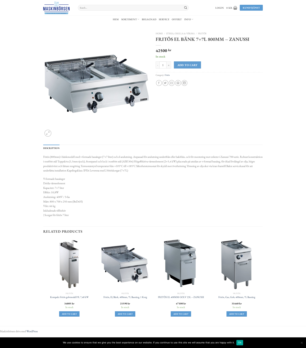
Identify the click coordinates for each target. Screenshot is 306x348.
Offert (177, 19)
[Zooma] (47, 133)
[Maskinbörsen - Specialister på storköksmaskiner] (58, 7)
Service (164, 19)
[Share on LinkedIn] (184, 83)
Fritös (202, 33)
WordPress (32, 331)
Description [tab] (51, 148)
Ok (239, 342)
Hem (116, 19)
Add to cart (187, 65)
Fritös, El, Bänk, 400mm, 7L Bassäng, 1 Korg (125, 297)
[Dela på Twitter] (165, 83)
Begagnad (149, 19)
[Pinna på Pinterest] (178, 83)
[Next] (262, 280)
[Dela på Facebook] (159, 83)
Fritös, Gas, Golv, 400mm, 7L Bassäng (236, 297)
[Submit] (186, 8)
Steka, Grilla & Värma (180, 33)
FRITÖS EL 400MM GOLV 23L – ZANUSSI (181, 297)
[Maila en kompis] (172, 83)
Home (159, 33)
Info (187, 19)
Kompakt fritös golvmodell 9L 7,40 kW (69, 297)
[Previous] (43, 280)
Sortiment (129, 19)
